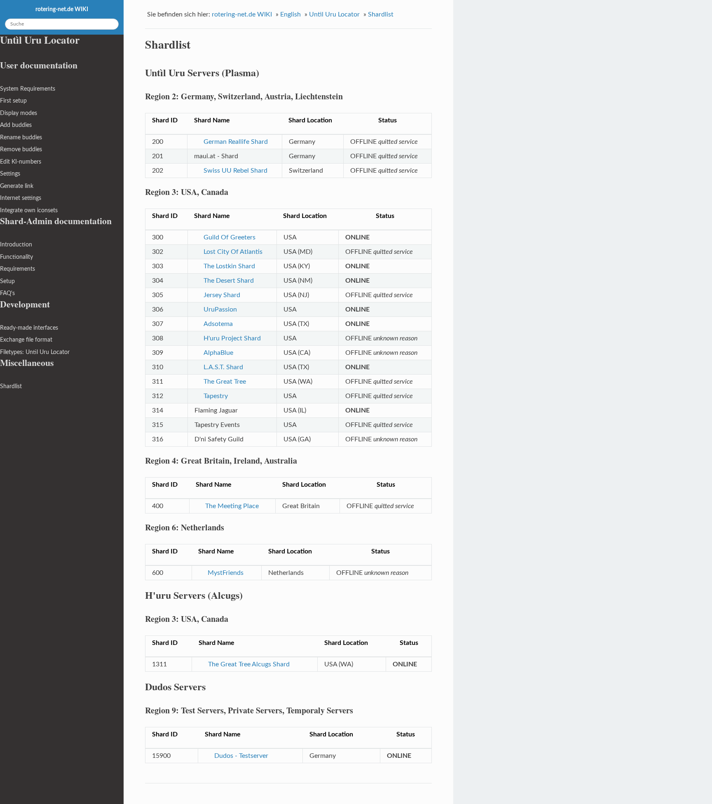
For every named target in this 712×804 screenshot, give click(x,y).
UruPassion (220, 309)
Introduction (16, 244)
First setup (13, 101)
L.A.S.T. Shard (223, 367)
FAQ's (7, 293)
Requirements (17, 269)
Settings (10, 174)
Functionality (16, 257)
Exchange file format (26, 340)
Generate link (16, 186)
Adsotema (218, 324)
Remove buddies (21, 149)
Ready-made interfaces (29, 328)
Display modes (18, 113)
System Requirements (27, 89)
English (290, 14)
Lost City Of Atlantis (233, 251)
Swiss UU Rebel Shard (235, 170)
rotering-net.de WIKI (242, 14)
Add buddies (16, 125)
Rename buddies (21, 137)
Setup (7, 281)
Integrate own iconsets (29, 210)
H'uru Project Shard (232, 338)
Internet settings (20, 198)
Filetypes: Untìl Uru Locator (35, 352)
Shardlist (380, 14)
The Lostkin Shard (229, 266)
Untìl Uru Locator (334, 14)
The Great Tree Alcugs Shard (248, 664)
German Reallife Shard (235, 141)
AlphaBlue (218, 352)
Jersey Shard (222, 295)
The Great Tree (225, 381)
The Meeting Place (232, 506)
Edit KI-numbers (20, 162)
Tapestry (216, 396)
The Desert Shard (229, 280)
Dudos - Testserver (241, 755)
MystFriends (226, 573)
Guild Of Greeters (229, 237)
